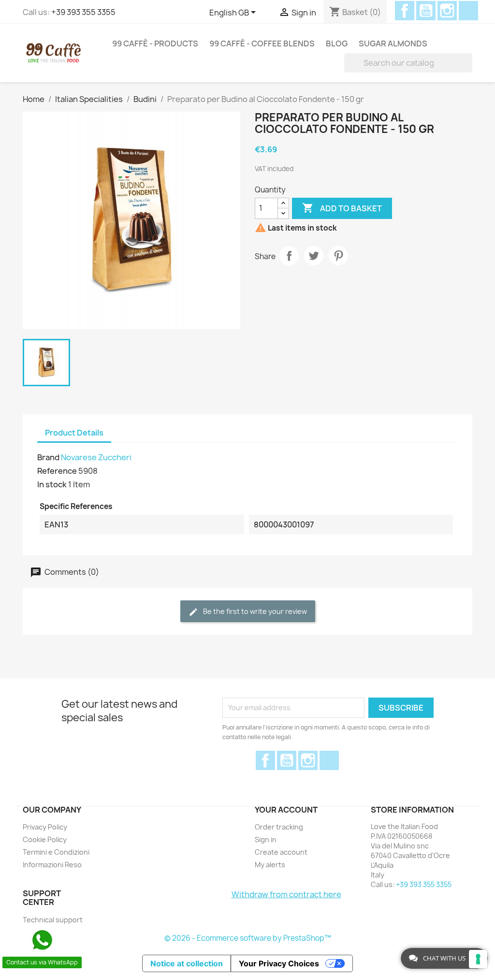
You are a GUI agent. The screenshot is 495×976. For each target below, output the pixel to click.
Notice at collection (186, 963)
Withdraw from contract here (286, 894)
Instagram (447, 10)
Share (289, 255)
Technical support (53, 919)
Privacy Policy (45, 826)
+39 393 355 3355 (83, 12)
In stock (52, 484)
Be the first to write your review (254, 611)
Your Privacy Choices (279, 963)
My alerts (270, 864)
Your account (286, 809)
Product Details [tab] (74, 432)
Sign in (266, 839)
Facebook (404, 10)
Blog (337, 43)
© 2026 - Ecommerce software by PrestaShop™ (247, 938)
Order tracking (279, 826)
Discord (468, 10)
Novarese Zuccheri (96, 457)
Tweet (313, 255)
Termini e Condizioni (56, 852)
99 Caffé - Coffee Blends (262, 43)
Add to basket (342, 208)
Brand (48, 457)
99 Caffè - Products (155, 43)
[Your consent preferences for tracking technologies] (478, 959)
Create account (281, 852)
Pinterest (338, 255)
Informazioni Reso (52, 864)
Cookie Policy (45, 839)
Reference (57, 471)
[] (468, 62)
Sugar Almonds (393, 43)
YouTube (426, 10)
